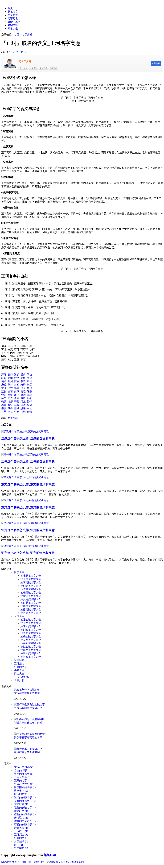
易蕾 (3, 381)
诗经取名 (21, 811)
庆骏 (3, 384)
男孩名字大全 (23, 784)
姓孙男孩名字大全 (30, 612)
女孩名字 (13, 15)
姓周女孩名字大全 (30, 650)
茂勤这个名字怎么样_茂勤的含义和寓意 (28, 438)
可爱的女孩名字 (25, 824)
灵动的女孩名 (23, 773)
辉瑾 (3, 374)
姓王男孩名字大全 (30, 579)
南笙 (10, 394)
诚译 (23, 398)
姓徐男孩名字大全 (30, 609)
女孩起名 (21, 841)
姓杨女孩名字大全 (30, 636)
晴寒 (16, 411)
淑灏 (3, 388)
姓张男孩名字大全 (30, 575)
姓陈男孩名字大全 (30, 589)
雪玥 (29, 394)
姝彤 (29, 391)
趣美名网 (50, 855)
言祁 (16, 384)
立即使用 (156, 63)
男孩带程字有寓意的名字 (28, 737)
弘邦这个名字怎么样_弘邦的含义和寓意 (28, 530)
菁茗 (16, 401)
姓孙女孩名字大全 (30, 656)
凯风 (3, 378)
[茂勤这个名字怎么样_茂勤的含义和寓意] (25, 431)
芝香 (3, 391)
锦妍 (10, 401)
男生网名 (25, 677)
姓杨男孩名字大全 (30, 592)
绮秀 (23, 384)
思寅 (3, 405)
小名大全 (19, 670)
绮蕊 (29, 405)
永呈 (16, 394)
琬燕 (29, 398)
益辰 (3, 411)
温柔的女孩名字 (25, 797)
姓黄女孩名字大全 (30, 639)
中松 (29, 408)
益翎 (29, 401)
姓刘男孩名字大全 (30, 585)
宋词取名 (21, 804)
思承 (10, 378)
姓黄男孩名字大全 (30, 596)
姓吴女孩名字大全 (30, 643)
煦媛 (3, 401)
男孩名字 (13, 11)
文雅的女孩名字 (25, 800)
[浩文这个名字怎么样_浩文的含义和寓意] (25, 477)
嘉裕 (10, 411)
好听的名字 (14, 21)
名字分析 (13, 25)
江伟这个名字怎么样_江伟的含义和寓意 (28, 461)
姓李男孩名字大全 (30, 582)
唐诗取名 (21, 817)
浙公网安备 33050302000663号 (67, 861)
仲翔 (16, 378)
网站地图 (6, 861)
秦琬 (3, 408)
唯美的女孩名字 (25, 807)
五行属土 (21, 834)
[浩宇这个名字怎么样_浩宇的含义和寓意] (25, 546)
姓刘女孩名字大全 (30, 629)
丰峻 (16, 405)
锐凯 (3, 394)
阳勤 (16, 408)
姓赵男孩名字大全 (30, 602)
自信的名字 (22, 794)
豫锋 (10, 408)
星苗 (10, 391)
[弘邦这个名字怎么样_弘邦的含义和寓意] (25, 523)
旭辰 (16, 388)
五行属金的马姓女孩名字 (28, 707)
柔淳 (16, 391)
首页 (10, 8)
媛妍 (10, 405)
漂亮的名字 (22, 780)
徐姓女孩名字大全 (30, 653)
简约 (18, 844)
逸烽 (29, 411)
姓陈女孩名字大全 (30, 633)
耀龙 (23, 401)
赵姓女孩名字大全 (30, 646)
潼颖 (16, 398)
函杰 (23, 405)
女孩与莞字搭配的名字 (27, 693)
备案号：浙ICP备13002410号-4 (29, 861)
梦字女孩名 (22, 777)
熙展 (10, 381)
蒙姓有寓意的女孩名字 (27, 752)
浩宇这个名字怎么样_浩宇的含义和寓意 (28, 553)
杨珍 (29, 388)
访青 (29, 381)
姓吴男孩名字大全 (30, 599)
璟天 (23, 388)
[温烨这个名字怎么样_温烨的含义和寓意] (25, 500)
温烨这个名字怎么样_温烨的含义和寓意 (28, 507)
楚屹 (23, 391)
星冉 (23, 374)
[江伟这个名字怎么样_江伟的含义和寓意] (25, 454)
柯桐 (23, 411)
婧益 (29, 374)
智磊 (29, 384)
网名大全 (13, 28)
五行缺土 (21, 831)
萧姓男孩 (21, 827)
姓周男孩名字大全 (30, 606)
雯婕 (23, 378)
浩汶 (10, 388)
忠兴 (10, 398)
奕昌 (3, 398)
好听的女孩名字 (25, 814)
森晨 (23, 381)
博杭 (16, 381)
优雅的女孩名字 (25, 821)
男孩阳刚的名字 (25, 787)
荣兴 (29, 378)
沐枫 (16, 374)
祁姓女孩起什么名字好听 (28, 722)
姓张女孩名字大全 (30, 619)
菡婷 (10, 384)
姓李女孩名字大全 (30, 626)
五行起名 (19, 663)
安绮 (10, 374)
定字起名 (13, 18)
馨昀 (23, 394)
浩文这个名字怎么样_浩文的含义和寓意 (28, 484)
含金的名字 (22, 770)
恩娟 (23, 408)
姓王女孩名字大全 (30, 623)
